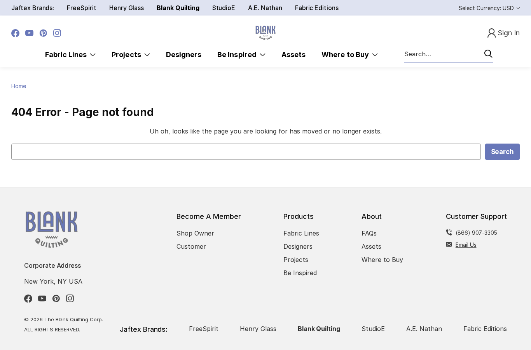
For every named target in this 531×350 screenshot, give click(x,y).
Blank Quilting (178, 8)
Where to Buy (346, 54)
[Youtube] (29, 33)
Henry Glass (126, 8)
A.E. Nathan (265, 8)
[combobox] (448, 54)
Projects (128, 54)
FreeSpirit (81, 8)
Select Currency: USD (487, 8)
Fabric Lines (67, 54)
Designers (183, 54)
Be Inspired (238, 54)
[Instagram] (57, 33)
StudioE (224, 8)
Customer (191, 246)
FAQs (369, 233)
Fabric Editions (317, 8)
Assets (293, 54)
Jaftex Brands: (32, 8)
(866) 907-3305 (476, 232)
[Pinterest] (43, 33)
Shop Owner (195, 233)
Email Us (466, 244)
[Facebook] (15, 33)
